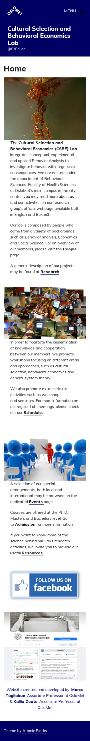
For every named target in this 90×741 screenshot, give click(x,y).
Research (49, 271)
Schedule (33, 412)
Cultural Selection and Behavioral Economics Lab (39, 36)
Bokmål (42, 214)
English (20, 214)
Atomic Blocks (34, 730)
